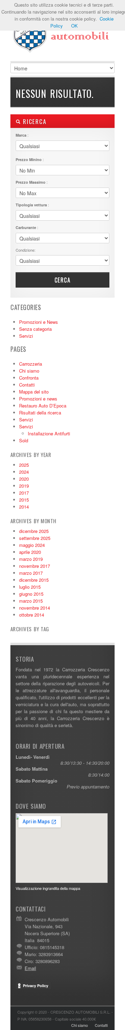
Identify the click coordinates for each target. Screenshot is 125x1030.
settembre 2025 (34, 538)
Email (30, 968)
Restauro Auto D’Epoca (42, 405)
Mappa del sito (34, 391)
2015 (24, 499)
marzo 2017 (31, 573)
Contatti (27, 384)
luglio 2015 (30, 586)
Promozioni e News (38, 322)
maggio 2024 (32, 545)
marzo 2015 (31, 600)
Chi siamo (29, 370)
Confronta (29, 377)
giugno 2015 (31, 593)
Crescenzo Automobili (62, 35)
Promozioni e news (38, 398)
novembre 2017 (34, 566)
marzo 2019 (31, 559)
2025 (24, 464)
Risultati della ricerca (40, 412)
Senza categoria (35, 329)
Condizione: (25, 250)
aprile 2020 (30, 552)
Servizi (26, 336)
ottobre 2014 (31, 614)
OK (74, 25)
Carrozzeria (30, 363)
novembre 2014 (34, 607)
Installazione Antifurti (49, 433)
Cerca (63, 280)
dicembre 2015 (34, 580)
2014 (24, 506)
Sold (23, 440)
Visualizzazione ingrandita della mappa (48, 888)
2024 (24, 471)
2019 (24, 485)
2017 (24, 492)
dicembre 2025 (34, 531)
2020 (24, 478)
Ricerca (33, 121)
